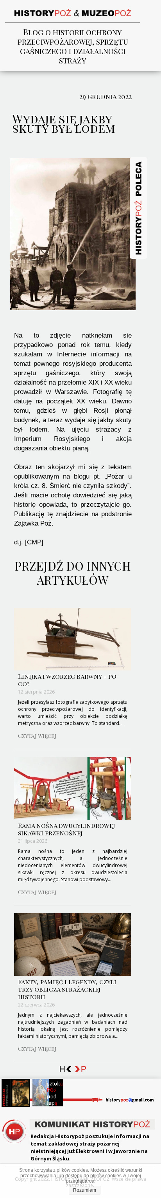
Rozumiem (84, 1190)
